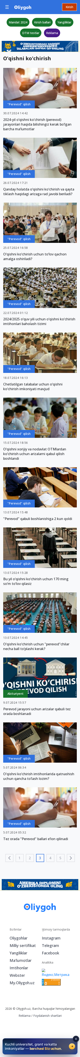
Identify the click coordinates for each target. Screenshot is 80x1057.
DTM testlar (30, 33)
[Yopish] (76, 1039)
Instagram (51, 938)
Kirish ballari (42, 22)
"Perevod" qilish (19, 104)
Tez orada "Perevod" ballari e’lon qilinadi (35, 838)
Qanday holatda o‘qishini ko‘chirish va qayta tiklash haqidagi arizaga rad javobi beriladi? (38, 191)
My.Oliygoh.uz (22, 982)
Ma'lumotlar (21, 960)
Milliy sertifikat (23, 945)
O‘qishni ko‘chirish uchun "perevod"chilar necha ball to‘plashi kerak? (36, 646)
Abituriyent (15, 694)
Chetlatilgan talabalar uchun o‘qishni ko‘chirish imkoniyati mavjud (33, 386)
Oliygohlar (19, 938)
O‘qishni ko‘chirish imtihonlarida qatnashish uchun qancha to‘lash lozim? (38, 776)
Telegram (50, 945)
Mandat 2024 (18, 22)
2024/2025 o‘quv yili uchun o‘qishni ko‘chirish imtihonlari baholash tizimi (39, 321)
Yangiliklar (64, 22)
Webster (17, 975)
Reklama (52, 33)
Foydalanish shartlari (47, 1016)
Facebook (50, 952)
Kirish (69, 7)
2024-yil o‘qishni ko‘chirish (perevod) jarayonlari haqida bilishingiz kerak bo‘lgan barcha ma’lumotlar (37, 124)
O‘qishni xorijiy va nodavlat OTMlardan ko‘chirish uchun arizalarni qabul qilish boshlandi (34, 454)
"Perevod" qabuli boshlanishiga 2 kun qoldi (37, 518)
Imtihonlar (19, 967)
